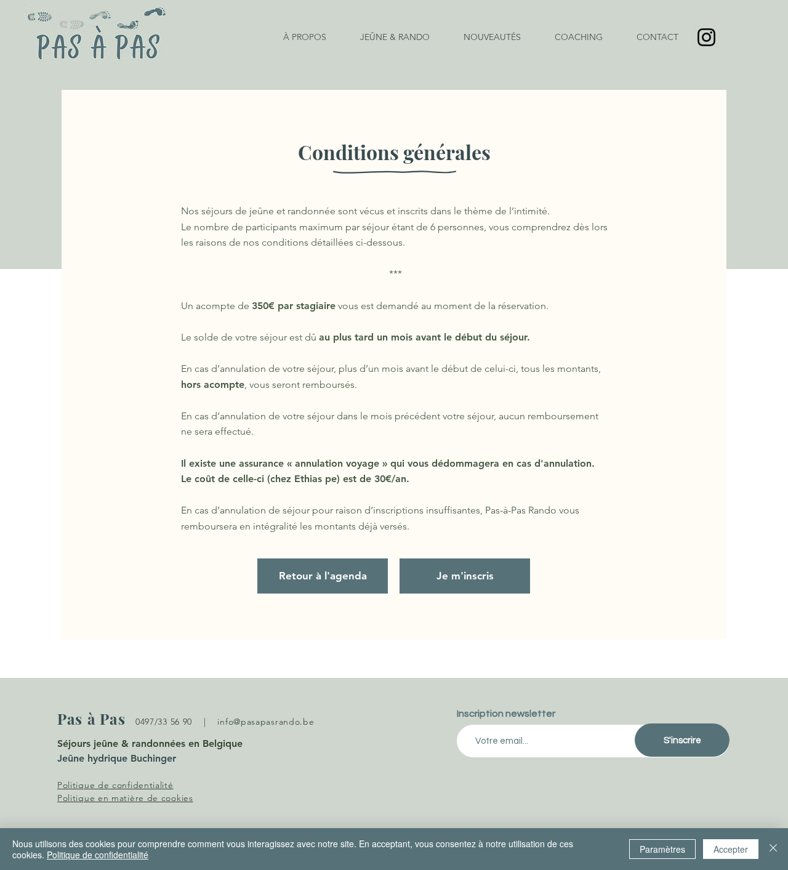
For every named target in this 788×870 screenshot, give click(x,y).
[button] (395, 37)
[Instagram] (706, 37)
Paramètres (662, 849)
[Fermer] (773, 849)
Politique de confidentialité (97, 854)
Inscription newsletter (506, 714)
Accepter (731, 849)
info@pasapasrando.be (265, 721)
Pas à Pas (91, 718)
